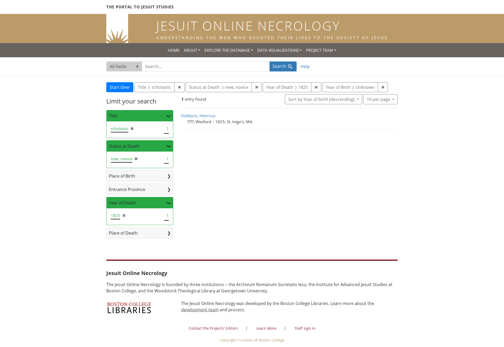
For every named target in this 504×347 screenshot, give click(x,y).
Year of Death (122, 203)
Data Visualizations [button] (278, 50)
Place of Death (123, 233)
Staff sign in (305, 328)
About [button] (190, 50)
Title (113, 116)
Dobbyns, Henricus (198, 115)
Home (174, 50)
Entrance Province (127, 189)
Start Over (120, 87)
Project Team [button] (319, 50)
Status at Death (124, 146)
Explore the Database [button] (227, 50)
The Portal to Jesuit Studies (140, 6)
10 (378, 99)
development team (200, 310)
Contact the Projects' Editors (213, 328)
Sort (321, 99)
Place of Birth (122, 176)
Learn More (266, 328)
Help (305, 66)
